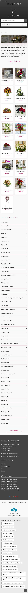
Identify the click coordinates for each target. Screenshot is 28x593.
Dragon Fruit (20, 80)
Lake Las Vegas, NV (6, 302)
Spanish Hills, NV (5, 377)
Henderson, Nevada (8, 540)
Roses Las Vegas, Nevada (9, 566)
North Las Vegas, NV (6, 229)
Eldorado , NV (4, 283)
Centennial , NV (5, 260)
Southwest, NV (5, 370)
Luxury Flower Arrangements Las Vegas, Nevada (13, 573)
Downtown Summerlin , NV (8, 275)
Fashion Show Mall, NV (7, 286)
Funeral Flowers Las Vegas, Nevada (12, 563)
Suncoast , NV (4, 396)
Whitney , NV (4, 423)
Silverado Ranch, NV (6, 355)
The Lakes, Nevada (8, 536)
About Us (3, 463)
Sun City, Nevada (7, 533)
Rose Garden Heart (7, 208)
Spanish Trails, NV (5, 381)
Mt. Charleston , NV (6, 317)
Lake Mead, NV (5, 305)
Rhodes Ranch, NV (6, 347)
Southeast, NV (5, 362)
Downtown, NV (5, 271)
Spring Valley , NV (5, 385)
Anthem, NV (4, 245)
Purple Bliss (7, 171)
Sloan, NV (3, 233)
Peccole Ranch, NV (6, 332)
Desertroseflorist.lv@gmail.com (10, 453)
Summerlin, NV (5, 389)
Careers (3, 471)
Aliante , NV (4, 237)
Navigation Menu (7, 24)
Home (2, 33)
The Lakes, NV (4, 404)
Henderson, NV (5, 222)
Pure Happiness (7, 98)
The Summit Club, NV (6, 415)
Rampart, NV (4, 336)
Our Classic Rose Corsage (20, 116)
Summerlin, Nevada (8, 526)
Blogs (2, 468)
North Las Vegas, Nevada (9, 549)
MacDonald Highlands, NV (8, 309)
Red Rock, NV (4, 340)
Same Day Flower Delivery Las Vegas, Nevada (12, 578)
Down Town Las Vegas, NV (8, 267)
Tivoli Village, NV (5, 419)
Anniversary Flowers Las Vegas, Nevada (13, 586)
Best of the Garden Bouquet (7, 190)
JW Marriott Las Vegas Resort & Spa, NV (11, 298)
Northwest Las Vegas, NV (7, 324)
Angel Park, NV (5, 241)
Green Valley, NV (5, 290)
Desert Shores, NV (6, 264)
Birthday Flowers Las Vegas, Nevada (12, 583)
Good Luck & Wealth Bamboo (7, 135)
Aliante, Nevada (7, 553)
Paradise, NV (4, 328)
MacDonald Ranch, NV (7, 313)
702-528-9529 (17, 4)
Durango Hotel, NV (6, 279)
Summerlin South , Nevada (10, 556)
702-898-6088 (17, 3)
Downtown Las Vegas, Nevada (11, 559)
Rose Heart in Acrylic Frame (7, 80)
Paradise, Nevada (7, 543)
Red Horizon (21, 135)
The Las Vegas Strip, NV (7, 408)
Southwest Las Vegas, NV (8, 374)
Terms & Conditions (5, 466)
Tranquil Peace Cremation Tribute (20, 98)
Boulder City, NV (5, 252)
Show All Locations (14, 430)
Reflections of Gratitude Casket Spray (7, 116)
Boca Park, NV (4, 248)
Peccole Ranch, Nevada (9, 530)
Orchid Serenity (21, 171)
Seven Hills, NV (5, 351)
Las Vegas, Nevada (8, 523)
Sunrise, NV (4, 400)
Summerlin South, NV (6, 393)
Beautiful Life (20, 153)
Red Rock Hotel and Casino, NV (9, 343)
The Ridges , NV (5, 412)
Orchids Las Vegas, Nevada (10, 569)
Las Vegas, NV (4, 226)
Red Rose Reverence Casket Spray (7, 153)
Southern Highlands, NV (7, 366)
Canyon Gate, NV (5, 256)
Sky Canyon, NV (5, 358)
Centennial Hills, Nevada (9, 546)
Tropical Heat (20, 190)
